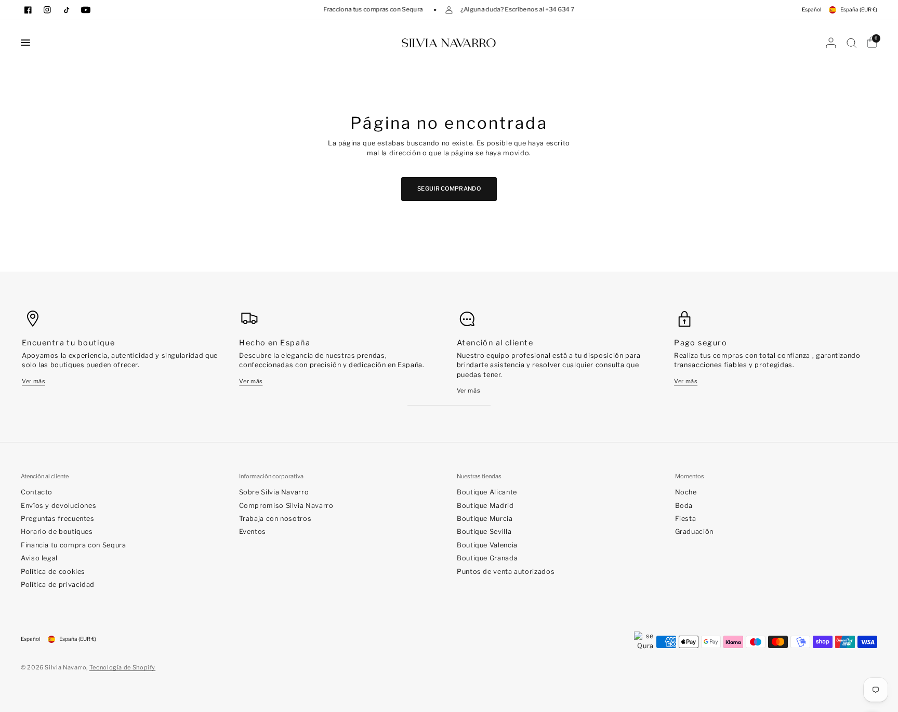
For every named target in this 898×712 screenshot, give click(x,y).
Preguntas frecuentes (58, 518)
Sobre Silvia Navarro (274, 492)
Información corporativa (271, 476)
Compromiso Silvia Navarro (286, 505)
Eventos (252, 531)
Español (811, 9)
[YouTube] (86, 10)
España (858, 9)
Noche (686, 492)
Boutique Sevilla (484, 531)
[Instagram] (47, 10)
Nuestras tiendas (479, 476)
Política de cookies (53, 571)
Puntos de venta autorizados (505, 571)
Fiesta (685, 518)
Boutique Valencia (487, 545)
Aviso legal (39, 558)
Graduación (694, 531)
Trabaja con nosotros (275, 518)
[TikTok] (66, 10)
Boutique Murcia (485, 518)
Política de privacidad (58, 584)
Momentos (689, 476)
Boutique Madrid (485, 505)
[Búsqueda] (851, 42)
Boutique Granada (487, 558)
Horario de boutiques (57, 531)
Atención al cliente (45, 476)
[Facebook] (28, 10)
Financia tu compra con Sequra (73, 545)
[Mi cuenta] (831, 42)
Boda (684, 505)
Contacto (36, 492)
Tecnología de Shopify (122, 667)
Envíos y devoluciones (58, 505)
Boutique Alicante (487, 492)
